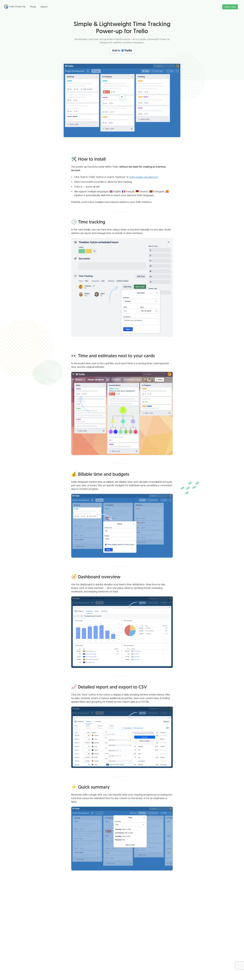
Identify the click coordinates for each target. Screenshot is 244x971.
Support (44, 6)
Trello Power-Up (17, 6)
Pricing (33, 6)
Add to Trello (230, 7)
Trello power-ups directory (143, 177)
